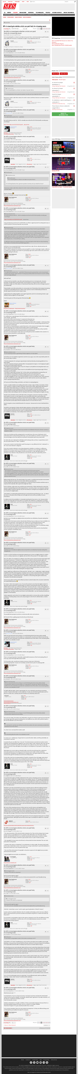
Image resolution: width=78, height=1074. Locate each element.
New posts (55, 79)
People (48, 12)
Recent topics (62, 79)
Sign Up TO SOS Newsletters (63, 114)
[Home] (9, 6)
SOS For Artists (22, 14)
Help (28, 1)
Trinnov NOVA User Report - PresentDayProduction (62, 187)
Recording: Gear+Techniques (57, 109)
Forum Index (10, 17)
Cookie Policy (35, 1059)
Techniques (40, 12)
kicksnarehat (55, 90)
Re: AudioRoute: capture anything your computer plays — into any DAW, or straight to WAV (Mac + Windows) (63, 100)
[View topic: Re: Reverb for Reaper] (74, 82)
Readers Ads (31, 14)
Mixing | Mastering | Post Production (58, 86)
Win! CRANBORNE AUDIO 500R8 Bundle (62, 45)
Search (14, 14)
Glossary (42, 14)
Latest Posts (7, 14)
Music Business (69, 12)
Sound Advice (57, 12)
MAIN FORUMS (18, 17)
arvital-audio (55, 102)
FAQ (37, 14)
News (9, 12)
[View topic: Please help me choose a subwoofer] (74, 106)
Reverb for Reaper (56, 94)
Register (10, 1)
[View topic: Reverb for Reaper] (74, 94)
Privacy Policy (46, 1059)
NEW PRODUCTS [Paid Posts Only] (58, 103)
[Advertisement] (63, 127)
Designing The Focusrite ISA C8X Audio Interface (61, 154)
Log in (4, 1)
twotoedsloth (55, 96)
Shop (23, 1)
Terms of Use (54, 1059)
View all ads (55, 73)
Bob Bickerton (55, 84)
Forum (15, 12)
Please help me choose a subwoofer (61, 106)
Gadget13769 (55, 108)
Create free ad (63, 73)
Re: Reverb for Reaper (57, 82)
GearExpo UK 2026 (55, 170)
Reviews (31, 12)
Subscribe (17, 1)
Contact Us (28, 1059)
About (22, 1059)
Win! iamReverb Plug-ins (58, 43)
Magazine (23, 12)
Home (4, 12)
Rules (47, 14)
